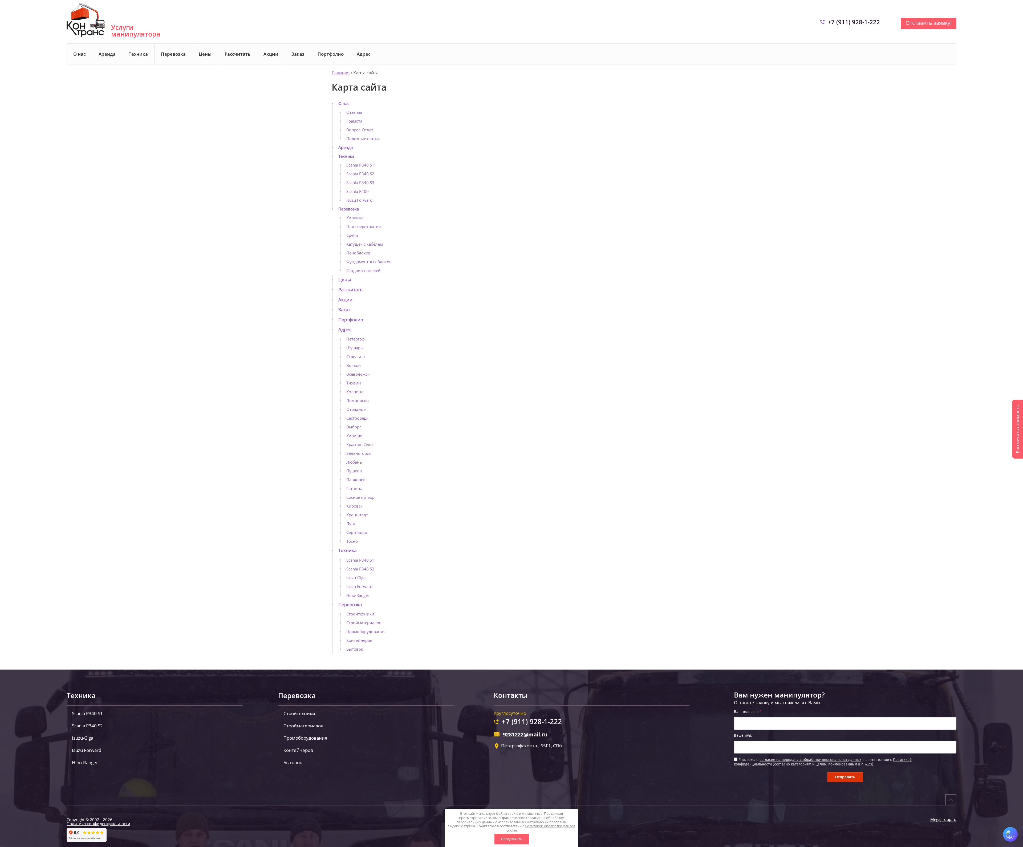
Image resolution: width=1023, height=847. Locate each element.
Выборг (353, 426)
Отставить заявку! (929, 22)
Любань (354, 462)
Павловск (355, 479)
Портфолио (331, 54)
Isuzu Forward (359, 200)
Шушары (355, 347)
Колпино (355, 391)
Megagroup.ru (943, 819)
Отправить (845, 777)
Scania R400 (357, 191)
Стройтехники (360, 613)
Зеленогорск (358, 453)
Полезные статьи (363, 138)
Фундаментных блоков (369, 261)
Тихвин (353, 382)
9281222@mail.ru (525, 734)
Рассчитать (237, 54)
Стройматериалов (363, 622)
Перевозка (173, 54)
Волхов (353, 365)
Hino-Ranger (357, 595)
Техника (138, 54)
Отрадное (356, 409)
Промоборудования (365, 631)
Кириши (354, 435)
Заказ (298, 54)
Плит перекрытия (363, 226)
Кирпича (354, 217)
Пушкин (354, 470)
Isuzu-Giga (356, 577)
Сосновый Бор (360, 497)
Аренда (107, 54)
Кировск (354, 506)
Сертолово (356, 532)
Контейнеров (359, 640)
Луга (350, 523)
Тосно (352, 541)
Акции (270, 54)
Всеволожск (358, 374)
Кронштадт (357, 514)
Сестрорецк (357, 418)
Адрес (363, 54)
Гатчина (354, 488)
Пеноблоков (358, 252)
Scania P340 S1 (360, 165)
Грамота (354, 121)
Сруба (352, 235)
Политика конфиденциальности (98, 823)
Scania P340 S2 (360, 173)
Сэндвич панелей (363, 270)
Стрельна (355, 356)
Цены (205, 54)
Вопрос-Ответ (359, 129)
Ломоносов (357, 400)
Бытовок (354, 649)
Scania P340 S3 (360, 182)
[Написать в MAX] (1010, 834)
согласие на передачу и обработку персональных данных (810, 759)
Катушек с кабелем (364, 244)
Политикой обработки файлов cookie (540, 828)
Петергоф (355, 339)
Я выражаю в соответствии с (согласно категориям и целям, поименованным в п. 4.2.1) (823, 762)
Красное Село (359, 444)
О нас (79, 54)
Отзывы (354, 112)
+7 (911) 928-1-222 (854, 22)
